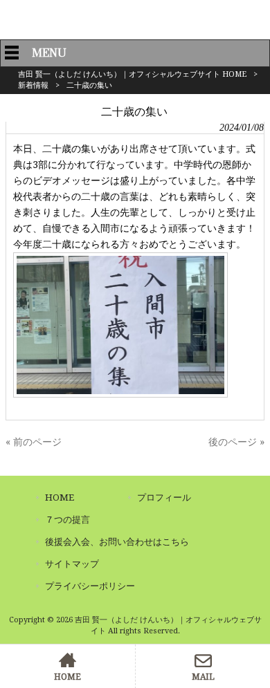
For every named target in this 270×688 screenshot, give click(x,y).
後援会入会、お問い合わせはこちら (117, 542)
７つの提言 (67, 519)
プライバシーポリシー (90, 586)
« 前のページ (34, 441)
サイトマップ (72, 564)
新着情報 (33, 85)
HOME (59, 497)
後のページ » (236, 441)
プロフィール (164, 497)
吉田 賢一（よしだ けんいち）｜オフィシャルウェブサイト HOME (132, 74)
